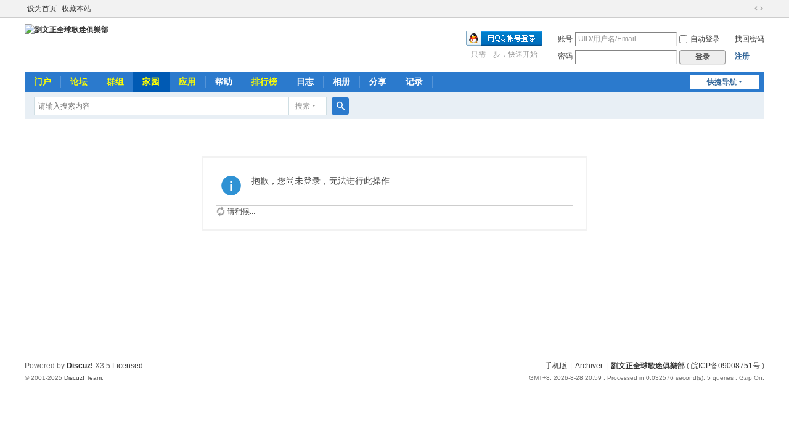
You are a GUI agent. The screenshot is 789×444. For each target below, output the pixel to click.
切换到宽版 (758, 8)
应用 (187, 81)
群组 (115, 81)
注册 (742, 56)
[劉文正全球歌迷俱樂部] (66, 29)
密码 (565, 56)
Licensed (127, 365)
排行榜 (264, 81)
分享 (377, 81)
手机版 (556, 365)
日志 (305, 81)
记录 (414, 81)
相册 (341, 81)
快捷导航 (722, 82)
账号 (565, 39)
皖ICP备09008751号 (725, 365)
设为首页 (42, 8)
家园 (151, 81)
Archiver (589, 365)
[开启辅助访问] (747, 8)
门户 (42, 81)
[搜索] (340, 106)
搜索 (302, 106)
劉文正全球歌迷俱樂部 (648, 365)
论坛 (79, 81)
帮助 (223, 81)
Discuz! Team (83, 377)
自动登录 (705, 39)
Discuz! (80, 365)
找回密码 (749, 39)
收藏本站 (76, 8)
